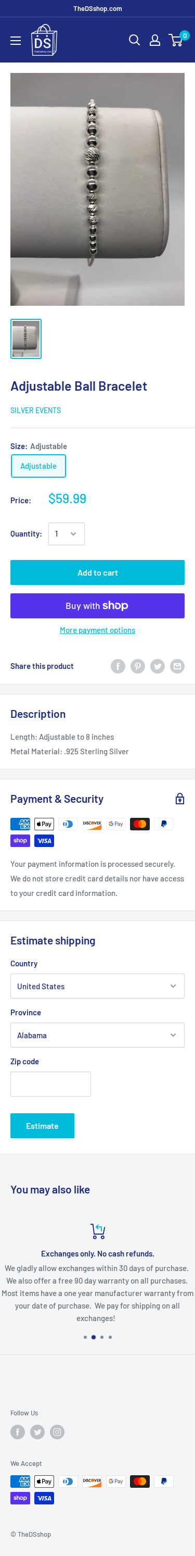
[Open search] (134, 40)
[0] (176, 40)
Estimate (42, 1125)
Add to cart (97, 572)
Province (25, 1012)
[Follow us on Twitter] (37, 1432)
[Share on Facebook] (118, 666)
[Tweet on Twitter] (157, 666)
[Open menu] (15, 40)
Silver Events (35, 410)
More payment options (97, 629)
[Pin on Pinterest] (138, 666)
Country (23, 963)
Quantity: (26, 533)
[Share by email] (177, 666)
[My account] (155, 40)
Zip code (24, 1061)
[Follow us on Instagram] (57, 1432)
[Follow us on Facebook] (17, 1432)
